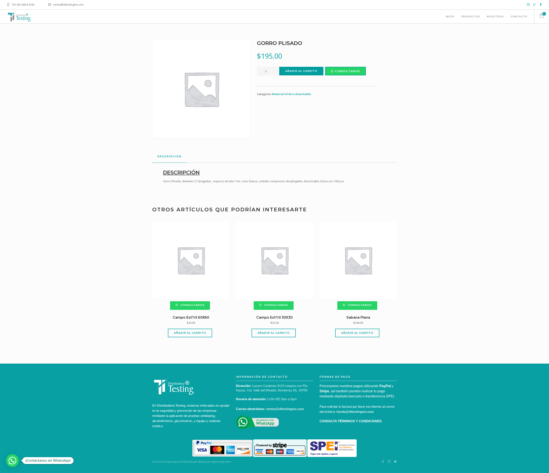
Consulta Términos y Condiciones (351, 421)
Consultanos (347, 71)
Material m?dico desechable (291, 94)
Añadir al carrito (301, 71)
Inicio (450, 16)
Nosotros (495, 16)
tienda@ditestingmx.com (355, 411)
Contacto (519, 16)
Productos (470, 16)
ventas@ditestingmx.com (285, 409)
